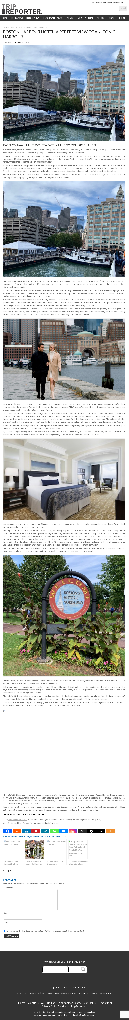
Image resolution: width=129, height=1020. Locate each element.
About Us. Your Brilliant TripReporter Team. (54, 1003)
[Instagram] (73, 831)
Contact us (90, 1003)
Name (6, 913)
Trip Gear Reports (60, 993)
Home (4, 17)
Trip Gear (69, 17)
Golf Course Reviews (45, 993)
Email (5, 922)
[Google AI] (100, 831)
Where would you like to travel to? (108, 2)
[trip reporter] (23, 13)
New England (23, 823)
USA (47, 27)
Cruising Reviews (23, 993)
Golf (80, 17)
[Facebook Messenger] (63, 831)
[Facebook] (7, 831)
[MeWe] (45, 831)
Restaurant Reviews (52, 17)
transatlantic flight (97, 174)
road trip (14, 177)
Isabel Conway (23, 42)
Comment (8, 887)
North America (39, 27)
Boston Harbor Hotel (17, 819)
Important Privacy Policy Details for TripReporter (76, 1004)
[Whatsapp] (54, 831)
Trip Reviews (17, 17)
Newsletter (27, 27)
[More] (110, 831)
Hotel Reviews (33, 17)
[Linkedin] (26, 831)
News (111, 17)
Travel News (72, 993)
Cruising (89, 17)
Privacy (122, 17)
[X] (82, 831)
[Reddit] (17, 831)
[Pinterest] (35, 831)
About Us (101, 17)
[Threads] (91, 831)
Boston (6, 27)
